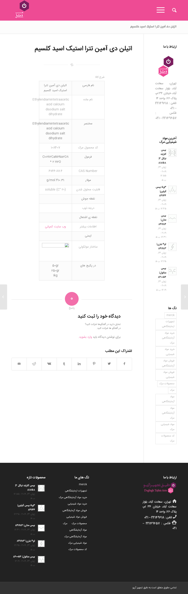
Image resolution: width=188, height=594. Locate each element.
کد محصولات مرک (167, 438)
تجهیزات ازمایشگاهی (168, 324)
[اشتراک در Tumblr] (64, 364)
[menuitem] (172, 10)
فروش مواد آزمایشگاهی (168, 363)
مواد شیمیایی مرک (167, 426)
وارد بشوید (85, 337)
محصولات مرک (166, 384)
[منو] (162, 10)
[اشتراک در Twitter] (109, 364)
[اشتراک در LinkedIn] (79, 364)
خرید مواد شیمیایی (169, 351)
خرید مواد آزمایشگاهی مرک (168, 338)
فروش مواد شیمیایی (168, 374)
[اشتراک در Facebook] (124, 364)
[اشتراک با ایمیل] (19, 364)
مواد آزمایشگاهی (168, 399)
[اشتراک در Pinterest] (94, 364)
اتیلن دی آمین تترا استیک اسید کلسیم (153, 27)
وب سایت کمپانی (55, 226)
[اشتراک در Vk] (49, 364)
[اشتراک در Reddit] (34, 364)
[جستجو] (172, 10)
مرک (172, 390)
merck (170, 315)
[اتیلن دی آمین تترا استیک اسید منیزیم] (184, 297)
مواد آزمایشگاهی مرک (168, 413)
